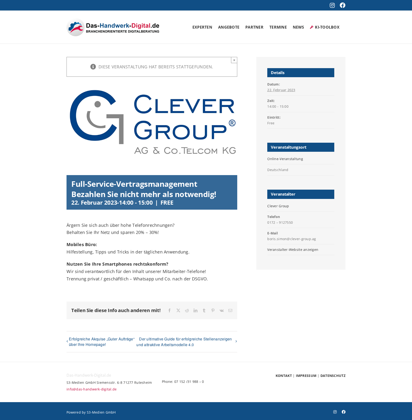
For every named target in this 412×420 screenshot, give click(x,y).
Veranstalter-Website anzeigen (292, 249)
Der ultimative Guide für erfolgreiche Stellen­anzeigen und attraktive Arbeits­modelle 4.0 (184, 341)
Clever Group (278, 206)
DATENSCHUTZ (332, 375)
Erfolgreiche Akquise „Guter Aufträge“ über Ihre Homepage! (101, 341)
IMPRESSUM (306, 375)
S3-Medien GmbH (101, 412)
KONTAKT (284, 375)
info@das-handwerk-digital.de (92, 389)
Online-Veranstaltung (285, 159)
